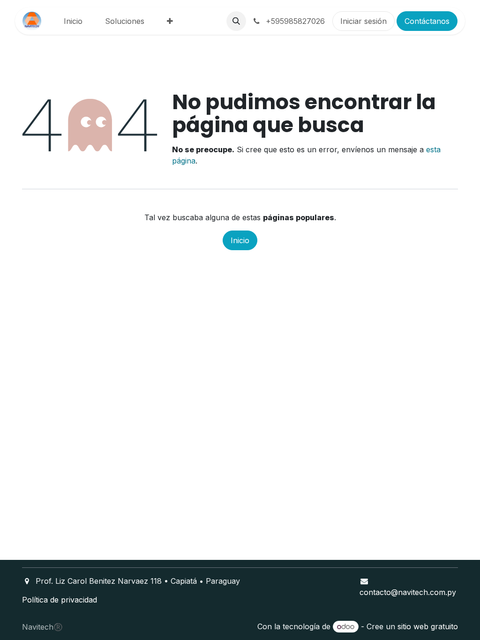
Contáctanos (427, 21)
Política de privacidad (59, 599)
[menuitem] (73, 21)
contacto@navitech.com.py (408, 592)
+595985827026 (294, 21)
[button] (236, 21)
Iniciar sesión (363, 21)
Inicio (240, 240)
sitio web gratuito (428, 626)
